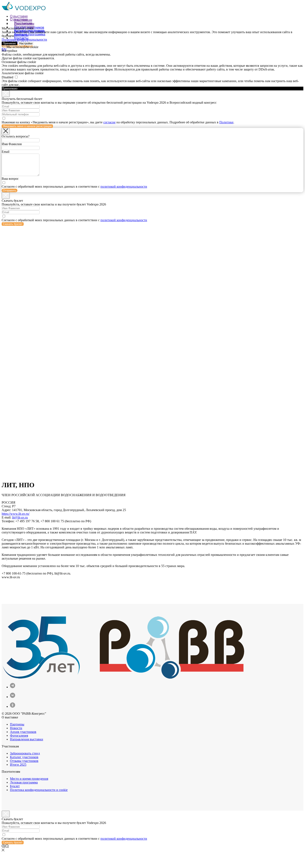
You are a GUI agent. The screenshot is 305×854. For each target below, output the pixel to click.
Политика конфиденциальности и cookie (39, 790)
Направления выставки (26, 739)
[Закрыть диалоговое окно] (6, 93)
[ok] (12, 706)
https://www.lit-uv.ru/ (15, 513)
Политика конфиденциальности (24, 39)
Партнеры (17, 724)
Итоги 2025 (18, 764)
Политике (226, 122)
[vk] (12, 697)
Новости (16, 728)
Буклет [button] (15, 786)
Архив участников (23, 732)
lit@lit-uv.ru (20, 517)
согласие (109, 122)
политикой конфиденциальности (123, 186)
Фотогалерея (19, 735)
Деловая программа (29, 34)
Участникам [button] (23, 23)
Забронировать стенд (25, 753)
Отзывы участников (24, 761)
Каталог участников (24, 757)
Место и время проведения (29, 778)
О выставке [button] (19, 16)
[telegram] (12, 687)
